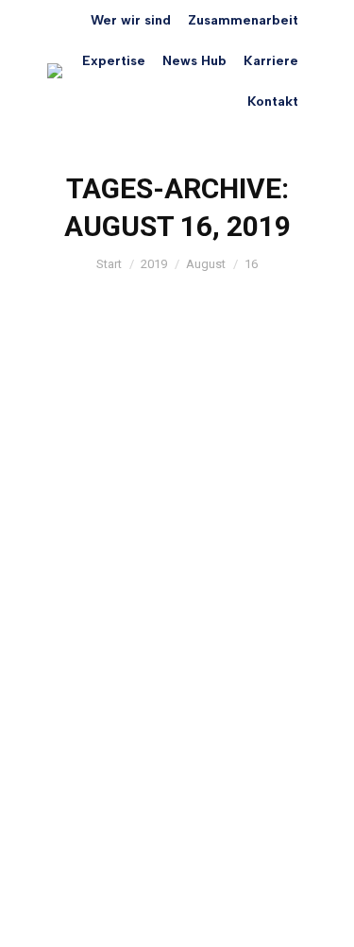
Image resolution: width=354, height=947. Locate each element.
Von (171, 626)
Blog (84, 626)
